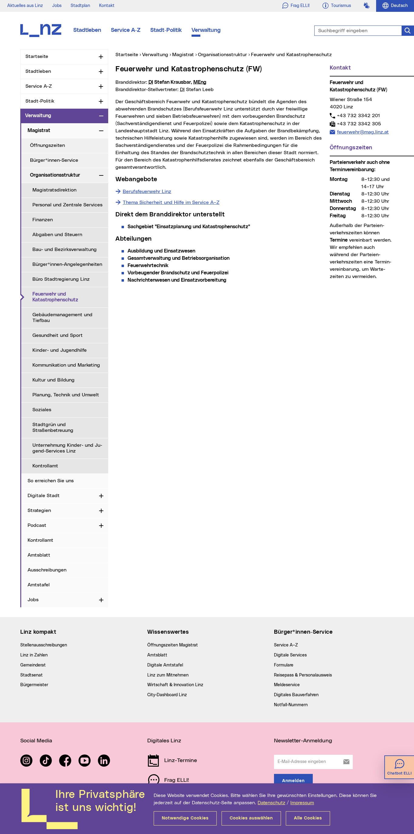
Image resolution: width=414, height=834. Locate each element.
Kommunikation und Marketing (66, 365)
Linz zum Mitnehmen (168, 675)
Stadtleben (87, 30)
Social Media (36, 741)
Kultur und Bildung (53, 380)
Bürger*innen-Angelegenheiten (67, 264)
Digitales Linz (164, 741)
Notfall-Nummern (291, 705)
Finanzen (42, 219)
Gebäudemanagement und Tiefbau (62, 317)
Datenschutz (271, 802)
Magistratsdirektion (54, 190)
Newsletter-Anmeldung (303, 741)
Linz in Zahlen (34, 655)
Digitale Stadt (44, 495)
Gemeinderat (33, 665)
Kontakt (107, 6)
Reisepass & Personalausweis (303, 675)
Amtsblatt (39, 555)
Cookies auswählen (251, 818)
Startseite (36, 56)
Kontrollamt (45, 465)
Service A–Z (286, 645)
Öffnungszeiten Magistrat (172, 645)
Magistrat (39, 130)
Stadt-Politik (166, 30)
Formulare (283, 665)
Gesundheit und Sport (57, 335)
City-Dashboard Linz (167, 695)
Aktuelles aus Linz (25, 6)
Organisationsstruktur (55, 175)
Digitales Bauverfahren (296, 695)
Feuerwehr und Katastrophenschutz (70, 297)
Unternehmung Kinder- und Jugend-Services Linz (67, 448)
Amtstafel (39, 584)
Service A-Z (126, 30)
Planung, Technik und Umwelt (65, 394)
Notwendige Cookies (185, 818)
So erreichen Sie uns (51, 480)
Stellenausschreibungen (43, 645)
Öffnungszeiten (47, 145)
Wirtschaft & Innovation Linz (175, 685)
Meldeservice (287, 685)
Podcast (37, 525)
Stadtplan (80, 6)
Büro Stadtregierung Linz (61, 279)
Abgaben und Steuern (57, 234)
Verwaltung (206, 30)
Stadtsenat (31, 675)
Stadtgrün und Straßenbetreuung (52, 427)
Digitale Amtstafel (165, 665)
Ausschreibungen (47, 570)
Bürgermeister (34, 685)
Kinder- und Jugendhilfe (59, 350)
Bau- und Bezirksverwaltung (64, 249)
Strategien (39, 510)
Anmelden (293, 781)
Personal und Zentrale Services (67, 204)
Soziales (41, 409)
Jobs (57, 6)
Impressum (302, 802)
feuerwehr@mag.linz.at (363, 131)
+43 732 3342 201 (358, 115)
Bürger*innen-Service (54, 160)
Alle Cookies (308, 818)
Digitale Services (290, 655)
